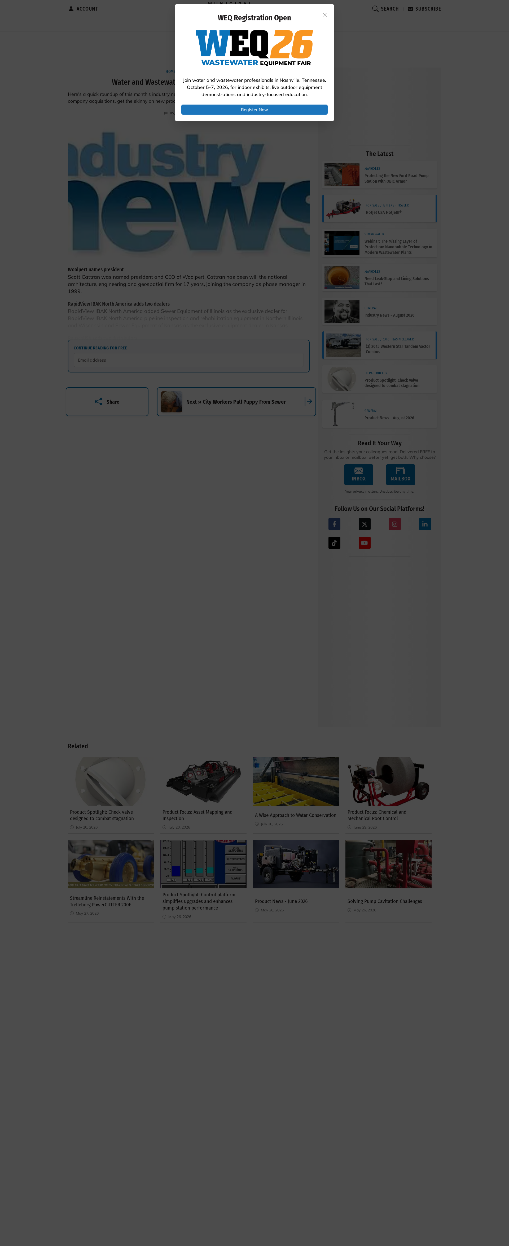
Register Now (254, 109)
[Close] (325, 14)
